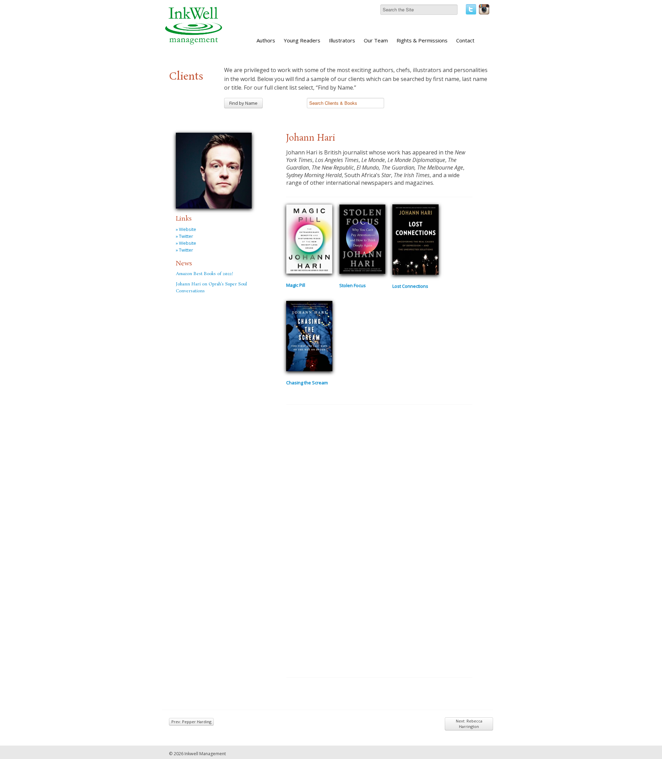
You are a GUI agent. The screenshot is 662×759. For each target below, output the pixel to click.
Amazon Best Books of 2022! (204, 274)
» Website (186, 229)
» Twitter (184, 236)
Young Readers (302, 40)
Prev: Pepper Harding (191, 721)
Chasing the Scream (307, 383)
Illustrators (342, 40)
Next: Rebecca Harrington (469, 723)
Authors (266, 40)
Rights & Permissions (422, 40)
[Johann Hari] (214, 169)
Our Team (376, 40)
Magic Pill (295, 285)
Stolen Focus (352, 285)
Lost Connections (410, 286)
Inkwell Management (205, 754)
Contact (465, 40)
